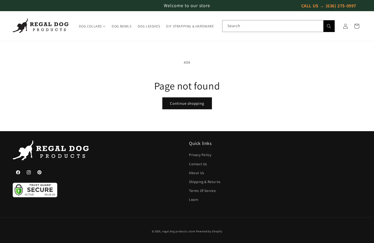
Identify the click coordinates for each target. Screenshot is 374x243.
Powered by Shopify (209, 231)
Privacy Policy (200, 155)
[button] (92, 26)
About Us (196, 173)
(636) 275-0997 (341, 5)
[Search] (329, 26)
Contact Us (198, 164)
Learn (193, 199)
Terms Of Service (202, 190)
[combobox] (278, 26)
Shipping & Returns (205, 181)
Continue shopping (187, 103)
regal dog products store (178, 231)
